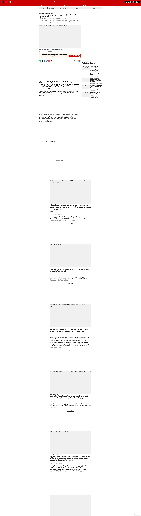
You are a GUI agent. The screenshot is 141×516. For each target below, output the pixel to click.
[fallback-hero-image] (86, 68)
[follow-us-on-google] (79, 61)
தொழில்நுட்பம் (85, 5)
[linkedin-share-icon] (47, 61)
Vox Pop (104, 5)
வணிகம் (92, 5)
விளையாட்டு (61, 5)
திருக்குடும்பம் (43, 141)
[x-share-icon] (42, 61)
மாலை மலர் (53, 211)
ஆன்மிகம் (69, 5)
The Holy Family (52, 141)
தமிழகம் (37, 5)
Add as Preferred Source (74, 55)
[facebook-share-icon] (44, 61)
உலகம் (49, 5)
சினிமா (55, 5)
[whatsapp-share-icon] (40, 61)
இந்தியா (43, 5)
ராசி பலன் (76, 5)
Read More (70, 223)
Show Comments (59, 160)
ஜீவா (63, 405)
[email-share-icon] (49, 61)
